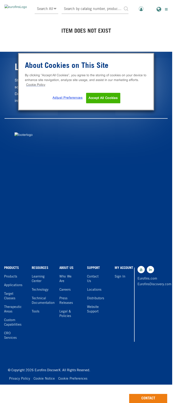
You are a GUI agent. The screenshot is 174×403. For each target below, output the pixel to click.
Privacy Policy (19, 379)
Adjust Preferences (68, 98)
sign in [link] (120, 276)
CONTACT (148, 398)
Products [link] (10, 276)
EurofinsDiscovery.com (147, 284)
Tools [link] (35, 311)
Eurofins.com (147, 278)
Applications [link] (13, 285)
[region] (86, 82)
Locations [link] (94, 290)
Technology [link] (40, 290)
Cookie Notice (44, 379)
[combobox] (95, 9)
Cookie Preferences (72, 379)
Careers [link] (65, 290)
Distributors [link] (95, 298)
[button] (125, 8)
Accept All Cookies (103, 98)
